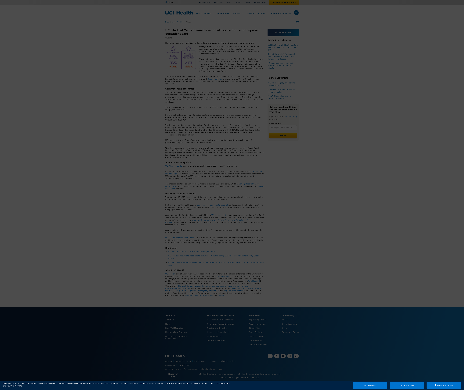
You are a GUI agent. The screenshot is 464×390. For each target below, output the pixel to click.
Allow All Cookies (370, 385)
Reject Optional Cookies (407, 385)
